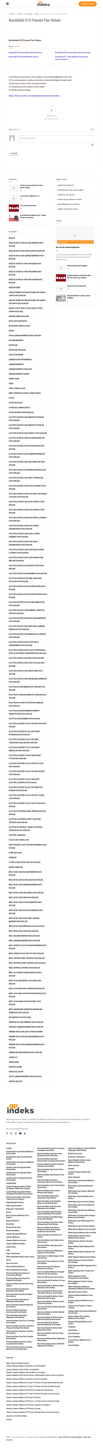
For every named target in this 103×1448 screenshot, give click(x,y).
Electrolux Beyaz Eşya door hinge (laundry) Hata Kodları (28, 519)
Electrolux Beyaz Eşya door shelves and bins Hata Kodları (26, 559)
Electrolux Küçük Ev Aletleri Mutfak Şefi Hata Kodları (27, 773)
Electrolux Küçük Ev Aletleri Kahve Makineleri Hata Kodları (24, 749)
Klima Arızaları (15, 853)
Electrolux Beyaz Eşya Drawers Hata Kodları (28, 574)
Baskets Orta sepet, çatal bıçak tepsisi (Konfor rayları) (25, 309)
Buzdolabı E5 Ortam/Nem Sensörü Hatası (25, 52)
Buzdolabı (13, 345)
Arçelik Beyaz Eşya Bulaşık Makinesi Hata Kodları (26, 244)
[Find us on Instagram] (16, 1133)
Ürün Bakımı (14, 1062)
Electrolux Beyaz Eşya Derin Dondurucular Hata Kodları (27, 471)
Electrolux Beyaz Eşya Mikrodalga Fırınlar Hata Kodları (27, 635)
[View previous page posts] (49, 65)
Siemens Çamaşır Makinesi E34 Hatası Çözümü (23, 1409)
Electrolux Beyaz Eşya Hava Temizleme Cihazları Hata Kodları (25, 579)
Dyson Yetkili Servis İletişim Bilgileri (70, 1437)
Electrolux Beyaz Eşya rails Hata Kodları (26, 658)
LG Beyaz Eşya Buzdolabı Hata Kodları (24, 862)
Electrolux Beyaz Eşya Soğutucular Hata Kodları (26, 664)
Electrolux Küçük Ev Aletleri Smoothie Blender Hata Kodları (26, 788)
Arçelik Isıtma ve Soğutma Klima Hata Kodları (25, 265)
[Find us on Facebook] (7, 1133)
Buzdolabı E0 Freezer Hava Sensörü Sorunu (72, 52)
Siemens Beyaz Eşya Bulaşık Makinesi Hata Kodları (26, 1038)
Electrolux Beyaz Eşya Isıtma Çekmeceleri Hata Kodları (27, 603)
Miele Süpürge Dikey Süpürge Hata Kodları (27, 958)
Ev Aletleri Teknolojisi (19, 840)
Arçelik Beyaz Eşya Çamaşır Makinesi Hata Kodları (26, 257)
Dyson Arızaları (15, 403)
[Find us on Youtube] (20, 1133)
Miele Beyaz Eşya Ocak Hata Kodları (23, 931)
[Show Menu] (7, 4)
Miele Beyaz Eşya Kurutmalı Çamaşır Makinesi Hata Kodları (24, 919)
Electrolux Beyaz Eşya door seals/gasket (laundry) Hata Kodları (27, 551)
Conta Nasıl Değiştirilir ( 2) (29, 196)
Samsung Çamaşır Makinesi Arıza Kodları (26, 1027)
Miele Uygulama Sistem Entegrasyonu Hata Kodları (27, 995)
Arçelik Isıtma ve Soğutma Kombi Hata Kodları (25, 273)
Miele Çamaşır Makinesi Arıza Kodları (24, 941)
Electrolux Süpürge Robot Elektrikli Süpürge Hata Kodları (25, 820)
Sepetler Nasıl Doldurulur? (66, 185)
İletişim (9, 1420)
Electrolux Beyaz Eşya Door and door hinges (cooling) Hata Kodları (28, 495)
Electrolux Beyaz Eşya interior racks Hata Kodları (27, 587)
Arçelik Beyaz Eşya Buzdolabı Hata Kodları (54, 14)
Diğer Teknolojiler (17, 388)
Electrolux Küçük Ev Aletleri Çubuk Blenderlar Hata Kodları (24, 733)
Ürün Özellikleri (16, 1072)
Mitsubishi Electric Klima (20, 1017)
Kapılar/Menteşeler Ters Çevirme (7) (69, 204)
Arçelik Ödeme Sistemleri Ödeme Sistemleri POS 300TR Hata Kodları (27, 301)
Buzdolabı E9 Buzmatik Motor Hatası (23, 57)
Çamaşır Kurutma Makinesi (20, 360)
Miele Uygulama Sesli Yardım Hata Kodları (26, 989)
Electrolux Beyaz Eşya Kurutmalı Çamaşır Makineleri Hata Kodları (27, 627)
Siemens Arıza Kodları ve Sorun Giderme (26, 1032)
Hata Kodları (28, 14)
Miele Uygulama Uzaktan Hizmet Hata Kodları (25, 1003)
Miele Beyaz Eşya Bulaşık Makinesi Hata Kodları (25, 873)
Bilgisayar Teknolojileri (19, 326)
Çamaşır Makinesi (16, 364)
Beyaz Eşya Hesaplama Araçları (17, 1363)
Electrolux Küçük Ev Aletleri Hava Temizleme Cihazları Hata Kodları (23, 741)
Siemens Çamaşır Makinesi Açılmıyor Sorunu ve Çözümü (26, 1379)
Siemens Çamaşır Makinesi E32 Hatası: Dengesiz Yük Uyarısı (28, 1405)
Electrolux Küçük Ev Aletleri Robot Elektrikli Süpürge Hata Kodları (24, 780)
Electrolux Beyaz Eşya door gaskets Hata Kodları (27, 503)
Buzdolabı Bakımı (16, 355)
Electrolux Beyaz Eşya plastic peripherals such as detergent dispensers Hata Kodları (27, 651)
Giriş (92, 130)
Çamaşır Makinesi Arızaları (20, 369)
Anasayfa (12, 14)
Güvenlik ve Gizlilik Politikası (16, 1416)
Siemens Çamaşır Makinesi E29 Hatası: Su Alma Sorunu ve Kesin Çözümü (32, 1401)
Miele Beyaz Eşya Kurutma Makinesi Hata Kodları (26, 911)
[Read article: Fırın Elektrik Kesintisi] (14, 208)
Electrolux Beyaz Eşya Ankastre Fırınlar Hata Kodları (26, 418)
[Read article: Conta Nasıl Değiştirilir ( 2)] (14, 198)
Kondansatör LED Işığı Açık (66, 195)
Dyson (11, 398)
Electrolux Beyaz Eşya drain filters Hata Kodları (26, 567)
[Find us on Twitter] (11, 1133)
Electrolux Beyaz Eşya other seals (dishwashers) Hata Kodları (24, 643)
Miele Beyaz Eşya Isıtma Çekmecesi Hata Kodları (25, 903)
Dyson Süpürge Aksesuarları (21, 412)
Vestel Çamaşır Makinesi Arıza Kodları (25, 1076)
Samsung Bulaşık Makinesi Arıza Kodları (26, 1022)
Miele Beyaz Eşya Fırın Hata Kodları (23, 897)
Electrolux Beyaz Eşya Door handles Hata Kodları (26, 511)
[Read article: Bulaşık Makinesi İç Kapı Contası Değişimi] (61, 298)
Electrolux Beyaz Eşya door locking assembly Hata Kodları (24, 535)
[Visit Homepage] (43, 3)
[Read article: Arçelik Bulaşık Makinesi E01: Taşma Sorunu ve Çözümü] (14, 217)
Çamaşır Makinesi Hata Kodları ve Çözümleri (22, 1370)
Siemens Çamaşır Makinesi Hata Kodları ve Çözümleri (25, 1372)
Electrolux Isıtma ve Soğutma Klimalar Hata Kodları (26, 704)
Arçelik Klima (14, 288)
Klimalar (12, 857)
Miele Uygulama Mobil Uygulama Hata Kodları (25, 982)
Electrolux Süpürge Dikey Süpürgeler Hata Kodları (27, 812)
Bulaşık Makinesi (16, 340)
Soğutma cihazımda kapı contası (68, 209)
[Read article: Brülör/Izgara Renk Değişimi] (61, 268)
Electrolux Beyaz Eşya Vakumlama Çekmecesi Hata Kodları (28, 680)
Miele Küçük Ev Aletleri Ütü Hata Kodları (26, 953)
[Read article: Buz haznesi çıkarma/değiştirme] (75, 235)
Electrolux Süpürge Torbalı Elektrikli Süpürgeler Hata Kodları (25, 828)
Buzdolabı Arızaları (17, 350)
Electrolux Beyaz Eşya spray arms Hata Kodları (25, 672)
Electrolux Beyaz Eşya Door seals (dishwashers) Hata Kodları (23, 543)
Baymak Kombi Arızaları (19, 316)
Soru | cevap (88, 4)
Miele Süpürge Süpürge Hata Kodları (24, 968)
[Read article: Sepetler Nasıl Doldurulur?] (61, 288)
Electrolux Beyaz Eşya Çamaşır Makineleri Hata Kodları (27, 455)
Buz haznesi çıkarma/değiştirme (67, 247)
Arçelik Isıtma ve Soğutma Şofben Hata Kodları (25, 281)
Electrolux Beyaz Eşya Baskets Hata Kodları (28, 433)
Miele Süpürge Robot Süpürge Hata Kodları (27, 963)
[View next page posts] (54, 65)
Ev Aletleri (20, 14)
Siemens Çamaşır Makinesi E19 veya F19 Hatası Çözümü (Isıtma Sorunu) (32, 1394)
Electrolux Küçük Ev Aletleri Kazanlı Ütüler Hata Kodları (25, 757)
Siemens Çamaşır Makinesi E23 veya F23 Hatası (23, 1397)
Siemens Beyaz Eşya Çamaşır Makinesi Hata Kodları (26, 1046)
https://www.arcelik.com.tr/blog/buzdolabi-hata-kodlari (34, 96)
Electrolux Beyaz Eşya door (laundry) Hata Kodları (27, 487)
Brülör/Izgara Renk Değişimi (77, 266)
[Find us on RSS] (25, 1133)
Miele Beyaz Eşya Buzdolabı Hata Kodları (26, 880)
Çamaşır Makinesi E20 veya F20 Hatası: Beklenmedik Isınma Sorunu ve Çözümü (35, 1375)
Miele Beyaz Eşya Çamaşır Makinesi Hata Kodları (25, 886)
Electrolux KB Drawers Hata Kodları (24, 719)
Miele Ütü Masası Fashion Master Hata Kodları (25, 974)
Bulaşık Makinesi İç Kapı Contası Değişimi (71, 190)
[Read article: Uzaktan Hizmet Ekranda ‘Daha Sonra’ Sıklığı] (14, 187)
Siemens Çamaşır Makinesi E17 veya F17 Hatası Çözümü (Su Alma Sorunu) (33, 1386)
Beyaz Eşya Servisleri (18, 321)
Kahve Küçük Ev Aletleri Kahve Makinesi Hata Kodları (28, 846)
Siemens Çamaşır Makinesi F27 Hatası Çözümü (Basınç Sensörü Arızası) (32, 1412)
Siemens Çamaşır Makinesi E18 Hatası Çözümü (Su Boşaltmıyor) (29, 1390)
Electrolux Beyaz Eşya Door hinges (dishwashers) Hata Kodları (24, 527)
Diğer (11, 384)
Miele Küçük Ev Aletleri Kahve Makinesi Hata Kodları (27, 947)
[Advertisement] (51, 30)
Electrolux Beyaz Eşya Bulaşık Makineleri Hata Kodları (26, 439)
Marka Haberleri (16, 867)
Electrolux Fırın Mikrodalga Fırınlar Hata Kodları (27, 688)
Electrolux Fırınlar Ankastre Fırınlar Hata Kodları (27, 696)
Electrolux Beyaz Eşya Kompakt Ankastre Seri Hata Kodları (26, 611)
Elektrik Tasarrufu (17, 835)
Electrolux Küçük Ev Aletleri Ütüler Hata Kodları (27, 804)
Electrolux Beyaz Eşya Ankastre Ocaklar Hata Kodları (26, 426)
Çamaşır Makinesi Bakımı (19, 374)
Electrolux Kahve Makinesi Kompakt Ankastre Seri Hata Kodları (24, 712)
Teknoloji (13, 1057)
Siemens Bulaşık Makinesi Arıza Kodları (25, 1052)
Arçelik (36, 14)
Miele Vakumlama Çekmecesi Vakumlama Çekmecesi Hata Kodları (25, 1010)
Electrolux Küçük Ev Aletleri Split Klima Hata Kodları (26, 796)
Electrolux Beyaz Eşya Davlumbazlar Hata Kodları (27, 463)
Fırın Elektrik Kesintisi (28, 206)
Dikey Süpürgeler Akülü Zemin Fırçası (25, 393)
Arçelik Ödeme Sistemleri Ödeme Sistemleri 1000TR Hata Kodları (27, 294)
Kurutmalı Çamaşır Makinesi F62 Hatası (70, 199)
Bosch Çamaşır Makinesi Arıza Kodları (25, 336)
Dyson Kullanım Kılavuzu (19, 408)
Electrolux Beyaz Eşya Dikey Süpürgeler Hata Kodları (26, 479)
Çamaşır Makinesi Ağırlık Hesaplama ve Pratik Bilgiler (25, 1366)
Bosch (11, 331)
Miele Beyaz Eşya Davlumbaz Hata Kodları (26, 893)
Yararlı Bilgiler (15, 1081)
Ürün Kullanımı (15, 1067)
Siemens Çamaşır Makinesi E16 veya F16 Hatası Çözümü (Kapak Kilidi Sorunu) (34, 1383)
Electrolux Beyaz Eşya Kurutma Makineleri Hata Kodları (27, 619)
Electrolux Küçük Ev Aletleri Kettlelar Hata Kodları (26, 765)
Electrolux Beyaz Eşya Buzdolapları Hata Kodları (26, 447)
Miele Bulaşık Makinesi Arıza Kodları (24, 936)
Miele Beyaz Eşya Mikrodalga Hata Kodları (26, 926)
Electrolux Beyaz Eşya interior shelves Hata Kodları (28, 595)
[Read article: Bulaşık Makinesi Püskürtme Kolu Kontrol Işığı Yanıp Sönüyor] (61, 277)
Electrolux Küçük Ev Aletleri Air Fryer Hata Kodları (28, 725)
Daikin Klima (14, 379)
